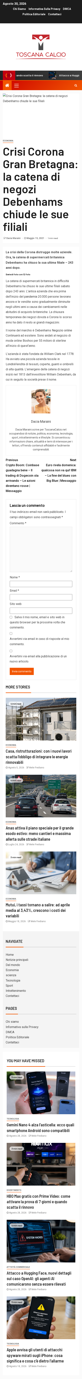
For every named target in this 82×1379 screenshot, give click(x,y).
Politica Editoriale (34, 14)
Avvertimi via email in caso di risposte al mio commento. (39, 641)
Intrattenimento (16, 991)
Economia (8, 141)
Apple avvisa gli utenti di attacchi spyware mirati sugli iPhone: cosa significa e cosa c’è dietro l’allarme (35, 1355)
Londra (10, 364)
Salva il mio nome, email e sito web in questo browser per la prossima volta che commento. (37, 622)
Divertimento (14, 1190)
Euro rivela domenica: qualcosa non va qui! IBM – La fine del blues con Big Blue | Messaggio (58, 470)
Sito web (16, 604)
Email (14, 590)
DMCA (67, 8)
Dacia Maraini (13, 238)
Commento (18, 523)
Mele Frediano (36, 767)
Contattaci (54, 14)
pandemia (30, 296)
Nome (15, 577)
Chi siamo (19, 8)
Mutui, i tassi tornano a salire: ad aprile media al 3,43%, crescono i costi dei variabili (38, 910)
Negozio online (62, 330)
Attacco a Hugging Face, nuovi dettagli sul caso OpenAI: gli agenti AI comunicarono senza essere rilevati (39, 1278)
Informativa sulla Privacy (44, 8)
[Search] (75, 85)
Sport (9, 985)
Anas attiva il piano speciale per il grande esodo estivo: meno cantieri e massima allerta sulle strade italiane (40, 833)
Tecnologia (13, 980)
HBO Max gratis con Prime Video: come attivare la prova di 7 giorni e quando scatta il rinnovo (38, 1202)
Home (10, 954)
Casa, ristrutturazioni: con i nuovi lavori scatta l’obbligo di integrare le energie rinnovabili (39, 756)
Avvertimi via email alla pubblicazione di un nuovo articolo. (38, 658)
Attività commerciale (18, 1267)
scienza (11, 975)
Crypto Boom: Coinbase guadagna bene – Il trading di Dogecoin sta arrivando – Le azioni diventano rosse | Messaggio (22, 475)
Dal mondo (13, 965)
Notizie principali (17, 960)
